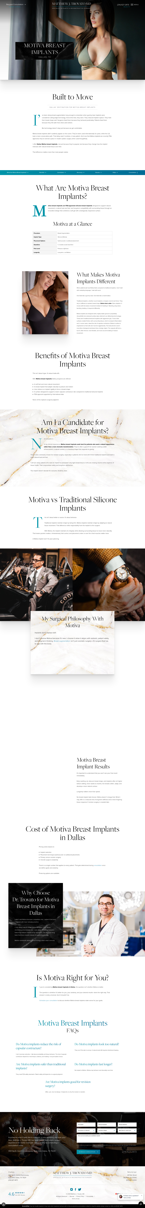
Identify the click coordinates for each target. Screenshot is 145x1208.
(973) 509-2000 (131, 1180)
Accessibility (89, 1196)
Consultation (133, 172)
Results (97, 172)
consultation (98, 865)
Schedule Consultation (87, 1152)
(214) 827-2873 (123, 5)
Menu (136, 5)
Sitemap (71, 1196)
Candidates (60, 172)
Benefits (42, 172)
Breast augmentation (62, 641)
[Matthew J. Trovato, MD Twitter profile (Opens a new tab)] (79, 1189)
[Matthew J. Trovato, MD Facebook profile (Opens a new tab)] (75, 1189)
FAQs (114, 172)
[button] (4, 1204)
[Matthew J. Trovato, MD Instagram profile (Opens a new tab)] (71, 1189)
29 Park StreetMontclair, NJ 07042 (130, 1176)
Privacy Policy (84, 1147)
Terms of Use (75, 1199)
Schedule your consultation (48, 1000)
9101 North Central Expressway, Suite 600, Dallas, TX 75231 (31, 1151)
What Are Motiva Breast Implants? (17, 172)
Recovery (80, 172)
